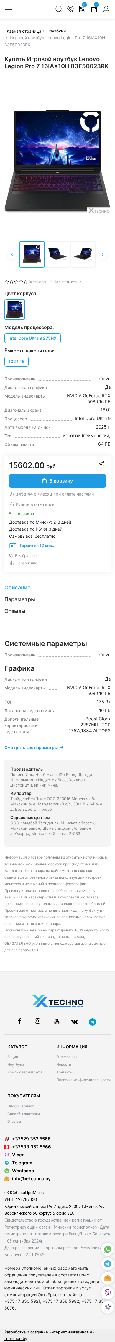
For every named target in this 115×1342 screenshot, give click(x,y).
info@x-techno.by (31, 1178)
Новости (63, 1064)
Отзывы (14, 1121)
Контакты (64, 1072)
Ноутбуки (15, 1064)
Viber (18, 1155)
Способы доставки (23, 1113)
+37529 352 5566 (31, 1139)
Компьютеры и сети (24, 1072)
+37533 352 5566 (31, 1147)
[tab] (57, 588)
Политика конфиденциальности (83, 1080)
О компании (66, 1057)
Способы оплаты (21, 1106)
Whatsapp (23, 1170)
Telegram (22, 1163)
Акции (12, 1057)
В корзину (61, 481)
